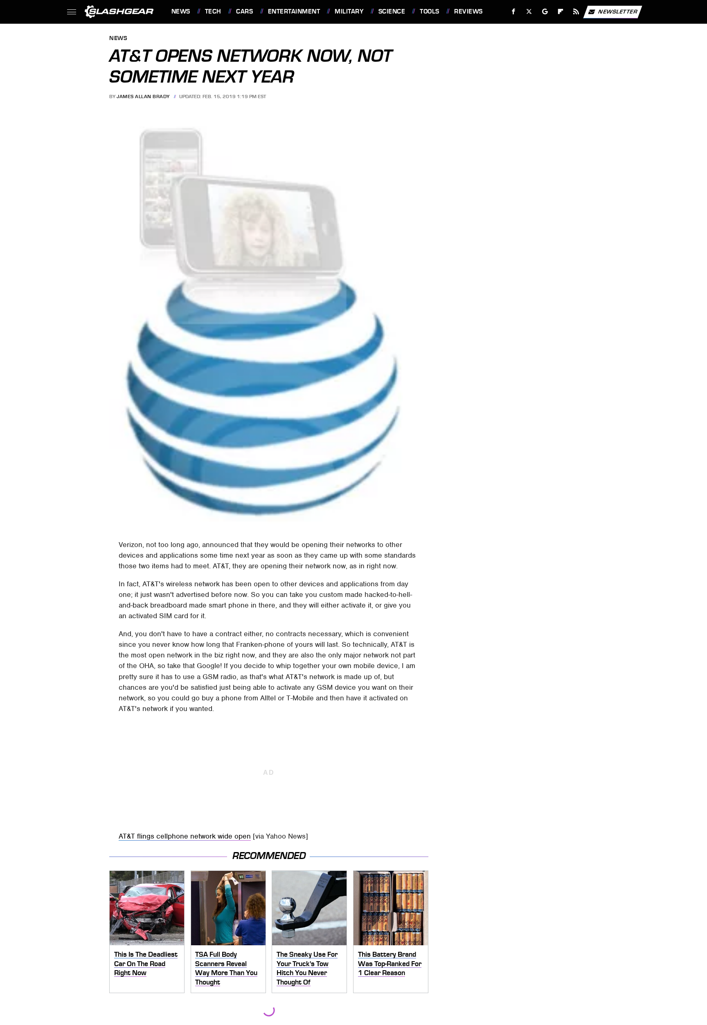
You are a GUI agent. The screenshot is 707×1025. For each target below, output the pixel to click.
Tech (213, 11)
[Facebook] (514, 11)
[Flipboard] (561, 11)
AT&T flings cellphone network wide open (185, 836)
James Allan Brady (143, 96)
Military (349, 11)
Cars (244, 11)
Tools (429, 11)
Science (391, 11)
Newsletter (617, 11)
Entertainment (294, 11)
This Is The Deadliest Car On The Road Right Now (146, 963)
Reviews (468, 11)
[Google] (544, 11)
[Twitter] (529, 11)
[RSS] (576, 11)
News (180, 11)
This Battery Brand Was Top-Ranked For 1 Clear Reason (389, 963)
